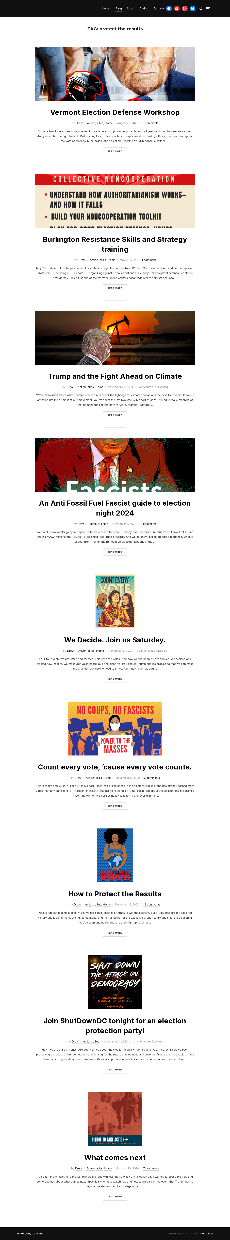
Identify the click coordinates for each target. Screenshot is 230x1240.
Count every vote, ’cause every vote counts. (115, 767)
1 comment (149, 260)
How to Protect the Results (114, 893)
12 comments (151, 904)
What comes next (115, 1157)
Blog (119, 8)
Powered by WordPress (30, 1233)
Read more (117, 151)
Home (109, 123)
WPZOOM (207, 1233)
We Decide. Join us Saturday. (115, 640)
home (106, 8)
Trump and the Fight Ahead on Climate (115, 376)
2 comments (148, 523)
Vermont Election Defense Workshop (115, 112)
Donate (158, 8)
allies (100, 123)
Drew (79, 123)
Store (130, 8)
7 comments (151, 1168)
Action (143, 8)
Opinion (103, 523)
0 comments (150, 123)
